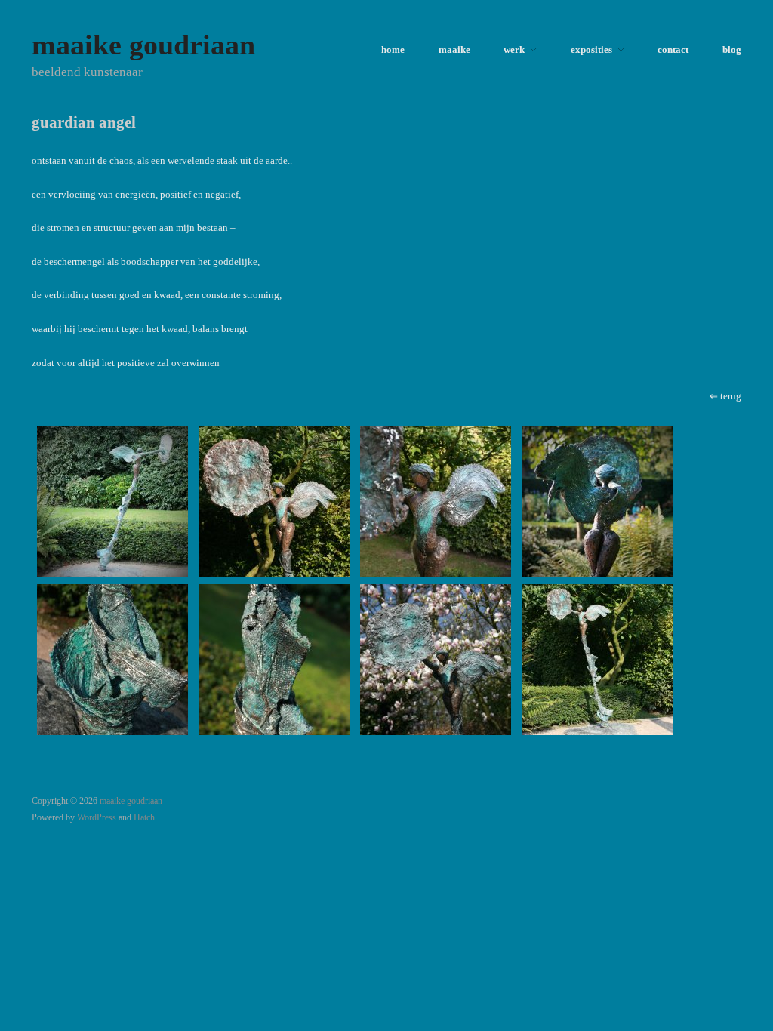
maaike (454, 50)
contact (673, 50)
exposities (591, 50)
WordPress (96, 818)
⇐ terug (725, 396)
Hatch (144, 818)
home (393, 50)
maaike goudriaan (143, 44)
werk (514, 50)
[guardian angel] (112, 500)
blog (731, 50)
